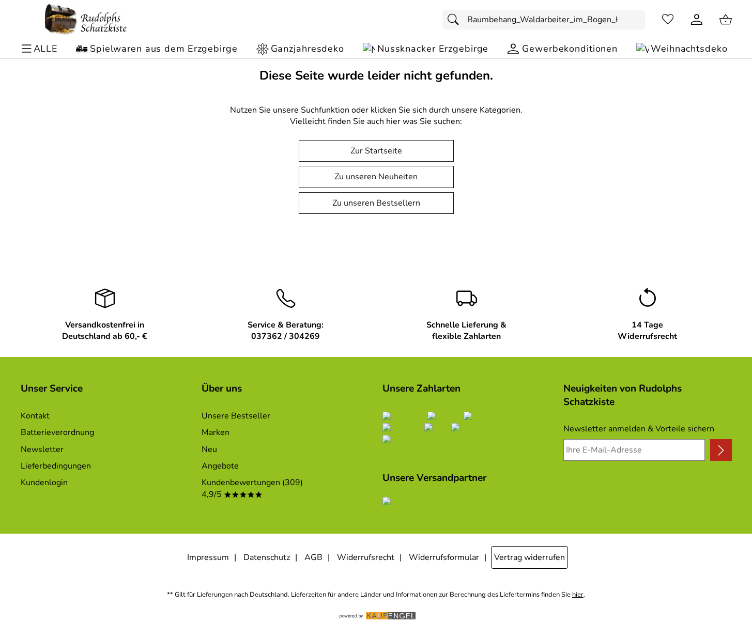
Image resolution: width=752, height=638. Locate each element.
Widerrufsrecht (365, 557)
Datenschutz (266, 557)
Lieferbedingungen (56, 466)
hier (578, 594)
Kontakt (35, 416)
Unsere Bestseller (236, 416)
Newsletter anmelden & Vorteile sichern (638, 428)
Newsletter (42, 449)
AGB (313, 557)
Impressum (208, 557)
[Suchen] (456, 19)
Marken (215, 432)
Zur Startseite (376, 151)
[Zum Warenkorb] (725, 19)
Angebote (220, 466)
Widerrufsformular (444, 557)
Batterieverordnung (57, 432)
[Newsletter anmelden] (720, 450)
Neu (209, 449)
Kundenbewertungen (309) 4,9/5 (252, 488)
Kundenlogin (44, 482)
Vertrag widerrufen (529, 557)
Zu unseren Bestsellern (376, 203)
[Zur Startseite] (86, 19)
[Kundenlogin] (696, 19)
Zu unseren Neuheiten (376, 176)
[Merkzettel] (668, 19)
